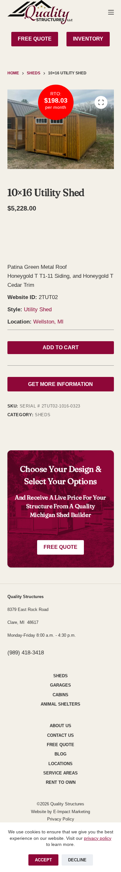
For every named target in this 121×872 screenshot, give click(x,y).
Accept (43, 860)
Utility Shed (38, 309)
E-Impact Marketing (71, 811)
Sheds (42, 414)
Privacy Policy (60, 819)
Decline (77, 860)
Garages (60, 685)
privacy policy (97, 838)
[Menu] (111, 12)
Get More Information (60, 384)
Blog (60, 754)
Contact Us (60, 735)
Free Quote (60, 547)
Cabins (60, 694)
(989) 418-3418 (25, 653)
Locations (60, 763)
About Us (60, 725)
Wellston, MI (48, 322)
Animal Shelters (60, 704)
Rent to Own (61, 782)
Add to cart (61, 347)
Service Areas (60, 773)
